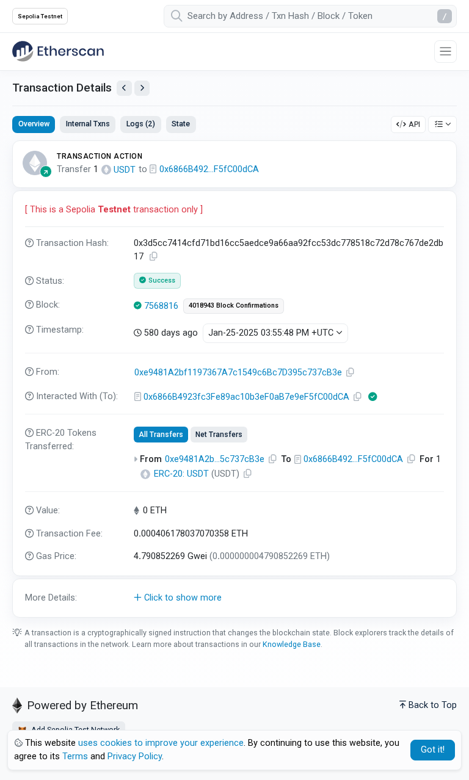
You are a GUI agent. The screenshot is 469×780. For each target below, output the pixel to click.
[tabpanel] (234, 379)
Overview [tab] (33, 123)
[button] (234, 598)
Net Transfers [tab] (218, 434)
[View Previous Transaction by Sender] (124, 88)
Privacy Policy (134, 756)
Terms (75, 756)
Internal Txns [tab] (88, 123)
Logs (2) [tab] (140, 123)
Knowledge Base (292, 644)
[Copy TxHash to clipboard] (153, 256)
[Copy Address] (350, 372)
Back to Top (433, 705)
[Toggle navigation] (445, 51)
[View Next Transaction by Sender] (142, 88)
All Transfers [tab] (161, 434)
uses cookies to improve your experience (161, 743)
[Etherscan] (58, 51)
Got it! (433, 750)
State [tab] (181, 123)
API (414, 124)
